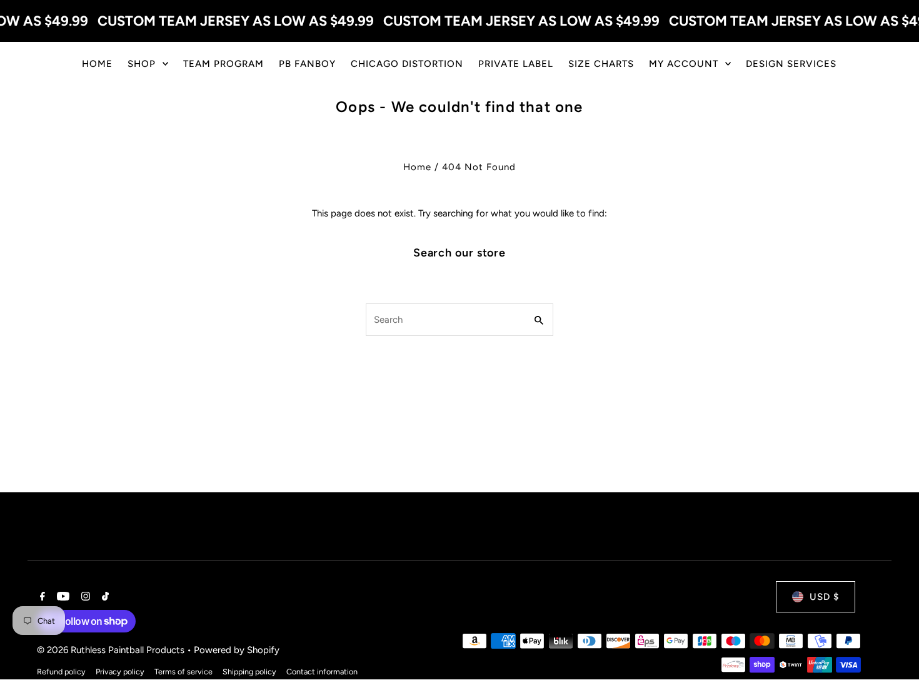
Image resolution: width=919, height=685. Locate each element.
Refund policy (61, 671)
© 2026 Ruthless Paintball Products (112, 650)
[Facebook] (41, 597)
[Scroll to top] (892, 652)
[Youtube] (61, 597)
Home (417, 167)
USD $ (824, 596)
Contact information (322, 671)
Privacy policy (120, 671)
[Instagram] (84, 597)
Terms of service (183, 671)
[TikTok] (104, 597)
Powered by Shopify (236, 650)
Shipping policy (249, 671)
